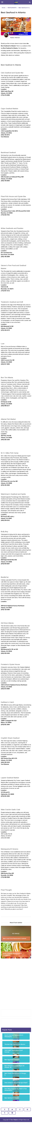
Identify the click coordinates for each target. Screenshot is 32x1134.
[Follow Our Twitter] (12, 1109)
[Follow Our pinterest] (27, 1109)
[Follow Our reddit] (12, 1112)
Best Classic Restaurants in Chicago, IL (15, 1074)
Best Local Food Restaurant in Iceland (14, 938)
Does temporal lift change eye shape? (16, 1082)
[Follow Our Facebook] (4, 1109)
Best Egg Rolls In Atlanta (12, 1059)
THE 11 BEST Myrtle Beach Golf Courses (14, 1051)
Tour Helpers (14, 1119)
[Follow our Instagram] (19, 1109)
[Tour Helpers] (16, 2)
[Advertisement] (17, 1013)
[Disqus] (16, 987)
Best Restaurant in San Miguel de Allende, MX (14, 1066)
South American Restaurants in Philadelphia (12, 954)
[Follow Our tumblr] (4, 1112)
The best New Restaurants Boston (15, 1044)
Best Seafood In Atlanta (12, 1098)
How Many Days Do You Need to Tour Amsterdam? (16, 1089)
